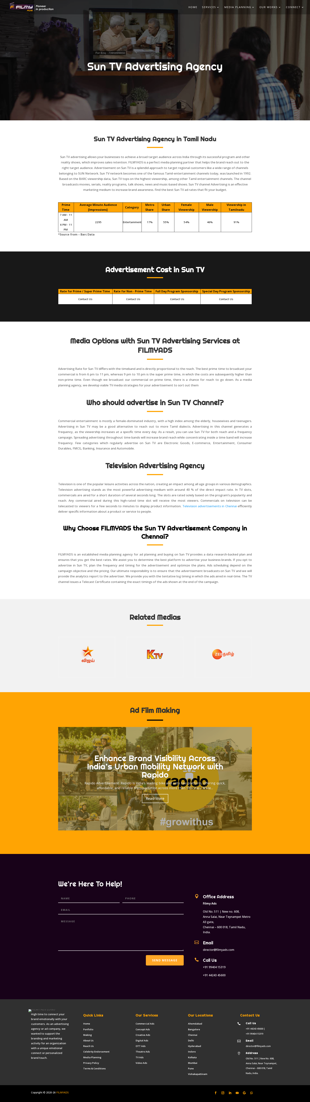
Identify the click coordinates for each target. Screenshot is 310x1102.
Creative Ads (143, 1035)
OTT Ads (140, 1046)
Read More (155, 798)
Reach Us (88, 1046)
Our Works (268, 7)
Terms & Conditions (94, 1068)
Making (87, 1035)
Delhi (191, 1040)
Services (209, 7)
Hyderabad (194, 1046)
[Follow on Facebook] (216, 1093)
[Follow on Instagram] (223, 1093)
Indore (192, 1051)
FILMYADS (62, 1092)
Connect (293, 7)
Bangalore (194, 1029)
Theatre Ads (143, 1051)
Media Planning (237, 7)
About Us (88, 1040)
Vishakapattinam (197, 1074)
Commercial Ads (145, 1023)
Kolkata (192, 1057)
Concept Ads (143, 1029)
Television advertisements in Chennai (209, 506)
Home (192, 7)
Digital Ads (142, 1040)
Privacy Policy (91, 1063)
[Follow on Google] (244, 1093)
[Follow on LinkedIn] (230, 1093)
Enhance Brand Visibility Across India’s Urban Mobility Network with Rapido (155, 766)
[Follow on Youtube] (237, 1093)
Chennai (192, 1035)
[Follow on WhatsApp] (251, 1093)
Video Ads (141, 1063)
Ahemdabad (195, 1023)
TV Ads (140, 1057)
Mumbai (192, 1063)
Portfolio (88, 1029)
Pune (191, 1068)
